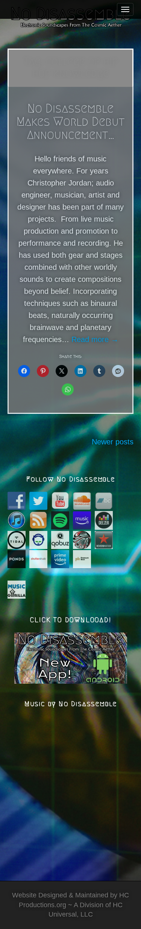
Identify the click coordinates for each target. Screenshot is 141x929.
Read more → (94, 339)
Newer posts (112, 442)
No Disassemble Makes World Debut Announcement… (70, 121)
